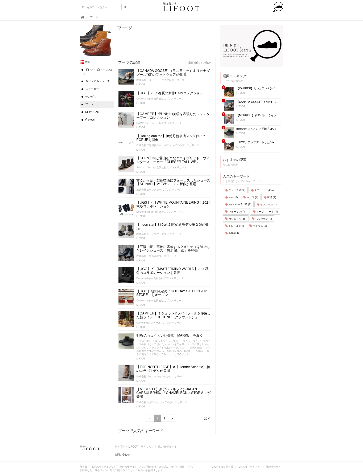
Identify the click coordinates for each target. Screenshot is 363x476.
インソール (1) (268, 204)
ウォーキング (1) (237, 211)
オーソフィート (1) (267, 211)
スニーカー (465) (264, 190)
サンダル (90, 96)
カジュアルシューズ (97, 81)
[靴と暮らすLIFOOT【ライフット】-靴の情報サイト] (181, 8)
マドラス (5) (259, 225)
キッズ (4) (252, 197)
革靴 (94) (233, 233)
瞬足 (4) (271, 197)
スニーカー (91, 89)
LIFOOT (140, 84)
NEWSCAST (92, 112)
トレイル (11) (236, 225)
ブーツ (88, 104)
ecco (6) (233, 197)
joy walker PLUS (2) (239, 204)
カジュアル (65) (237, 218)
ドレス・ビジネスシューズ (96, 71)
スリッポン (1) (263, 218)
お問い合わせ (122, 454)
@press (89, 119)
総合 (87, 62)
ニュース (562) (236, 190)
